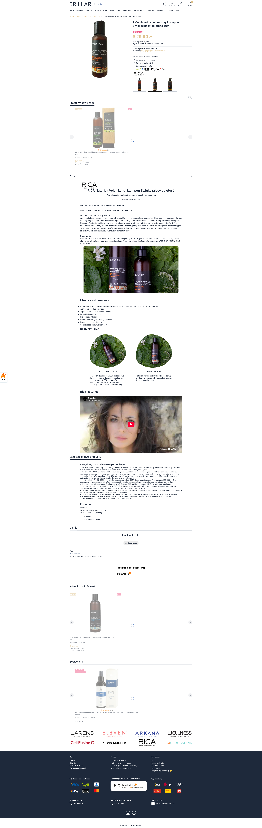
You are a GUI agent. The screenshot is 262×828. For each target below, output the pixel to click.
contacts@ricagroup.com (90, 519)
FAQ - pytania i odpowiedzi (121, 763)
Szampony (97, 16)
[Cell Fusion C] (82, 742)
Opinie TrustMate (76, 766)
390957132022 (85, 517)
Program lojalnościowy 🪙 (161, 771)
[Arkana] (147, 734)
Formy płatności (157, 763)
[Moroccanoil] (180, 742)
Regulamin (155, 768)
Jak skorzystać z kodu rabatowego (124, 766)
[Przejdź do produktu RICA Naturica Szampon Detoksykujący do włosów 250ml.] (95, 613)
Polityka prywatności (78, 768)
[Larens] (82, 734)
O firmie (73, 763)
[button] (163, 4)
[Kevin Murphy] (115, 742)
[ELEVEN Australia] (115, 734)
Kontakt (73, 760)
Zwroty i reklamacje (118, 760)
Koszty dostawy (157, 766)
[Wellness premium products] (180, 734)
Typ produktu (87, 16)
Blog (153, 760)
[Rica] (147, 742)
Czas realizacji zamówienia (121, 768)
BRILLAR (72, 16)
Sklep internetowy (130, 825)
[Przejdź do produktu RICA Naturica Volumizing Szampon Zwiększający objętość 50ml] (155, 85)
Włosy (79, 16)
